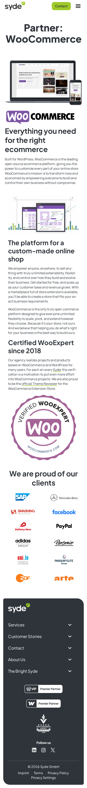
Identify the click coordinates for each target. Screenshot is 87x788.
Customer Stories (25, 636)
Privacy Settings (43, 777)
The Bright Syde (23, 671)
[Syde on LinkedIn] (34, 750)
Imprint (23, 773)
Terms (38, 773)
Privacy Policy (58, 773)
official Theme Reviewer (39, 383)
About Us (16, 659)
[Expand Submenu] (70, 625)
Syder (57, 369)
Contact (61, 6)
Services (16, 624)
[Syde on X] (53, 750)
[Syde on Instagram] (43, 750)
